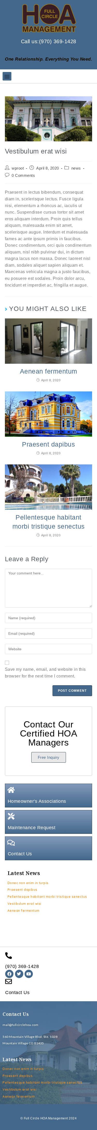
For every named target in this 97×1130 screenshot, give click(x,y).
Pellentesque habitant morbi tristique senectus (48, 522)
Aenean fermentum (48, 371)
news (76, 168)
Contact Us (20, 853)
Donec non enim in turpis (28, 883)
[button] (7, 76)
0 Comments (23, 175)
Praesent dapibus (48, 444)
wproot (18, 168)
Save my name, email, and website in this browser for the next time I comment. (45, 672)
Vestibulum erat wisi (24, 904)
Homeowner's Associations (37, 801)
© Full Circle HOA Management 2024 (48, 1118)
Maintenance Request (32, 827)
